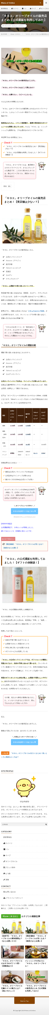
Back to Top (25, 1001)
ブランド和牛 (10, 867)
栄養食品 (5, 8)
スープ (33, 8)
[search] (46, 824)
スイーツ (15, 8)
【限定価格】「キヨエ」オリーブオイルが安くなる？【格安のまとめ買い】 (35, 938)
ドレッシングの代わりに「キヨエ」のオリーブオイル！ (35, 963)
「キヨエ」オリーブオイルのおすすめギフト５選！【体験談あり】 (11, 963)
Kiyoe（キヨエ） (19, 26)
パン (24, 8)
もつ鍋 (7, 873)
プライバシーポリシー (14, 898)
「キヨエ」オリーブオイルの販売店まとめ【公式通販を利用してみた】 (35, 988)
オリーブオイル (11, 861)
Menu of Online (30, 1010)
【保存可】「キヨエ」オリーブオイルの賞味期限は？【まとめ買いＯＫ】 (11, 938)
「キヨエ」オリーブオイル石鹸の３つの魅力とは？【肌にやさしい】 (11, 988)
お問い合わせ (10, 892)
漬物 (7, 880)
